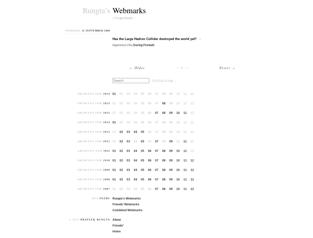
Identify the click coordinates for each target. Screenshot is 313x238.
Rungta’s (96, 10)
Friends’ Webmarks (125, 204)
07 (156, 113)
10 (178, 113)
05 (142, 132)
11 (185, 113)
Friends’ (118, 225)
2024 (106, 93)
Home (116, 231)
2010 (106, 160)
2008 (106, 179)
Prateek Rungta (95, 219)
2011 (106, 150)
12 (192, 160)
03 (128, 132)
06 (149, 151)
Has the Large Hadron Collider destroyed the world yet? (154, 39)
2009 (106, 170)
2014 (106, 122)
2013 (106, 131)
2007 (106, 189)
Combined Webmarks (127, 210)
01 (114, 94)
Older (137, 67)
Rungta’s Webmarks (126, 198)
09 (171, 113)
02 (121, 132)
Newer (227, 67)
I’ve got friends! (123, 18)
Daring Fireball (143, 45)
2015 (106, 112)
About (116, 219)
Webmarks (129, 10)
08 (164, 103)
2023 (106, 103)
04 (135, 132)
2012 (106, 141)
